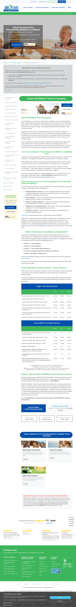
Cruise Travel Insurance (9, 571)
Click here (24, 215)
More (69, 7)
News (40, 575)
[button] (26, 605)
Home (18, 584)
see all (14, 203)
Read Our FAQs (29, 418)
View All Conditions (26, 576)
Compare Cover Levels (43, 571)
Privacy (46, 584)
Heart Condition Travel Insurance (27, 568)
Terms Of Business (55, 564)
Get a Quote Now (16, 44)
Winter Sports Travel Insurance (11, 573)
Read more (26, 597)
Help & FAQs (42, 568)
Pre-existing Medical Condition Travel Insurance (29, 562)
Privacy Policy (54, 566)
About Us (53, 561)
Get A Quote (62, 1)
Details (25, 459)
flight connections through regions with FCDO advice (37, 83)
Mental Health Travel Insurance (29, 571)
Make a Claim (42, 564)
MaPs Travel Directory (36, 584)
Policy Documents (47, 418)
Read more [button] (8, 90)
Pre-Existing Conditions (42, 7)
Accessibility (26, 584)
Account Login (52, 1)
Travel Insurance (28, 7)
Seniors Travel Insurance (9, 568)
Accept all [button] (60, 597)
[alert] (38, 599)
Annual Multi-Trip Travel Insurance (9, 563)
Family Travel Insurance (9, 566)
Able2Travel (6, 62)
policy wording (25, 258)
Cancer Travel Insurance (27, 574)
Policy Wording (11, 211)
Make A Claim (65, 418)
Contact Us (41, 561)
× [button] (74, 593)
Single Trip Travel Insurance (10, 560)
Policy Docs (42, 1)
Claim (33, 1)
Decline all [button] (60, 601)
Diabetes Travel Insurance (28, 565)
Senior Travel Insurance (58, 7)
